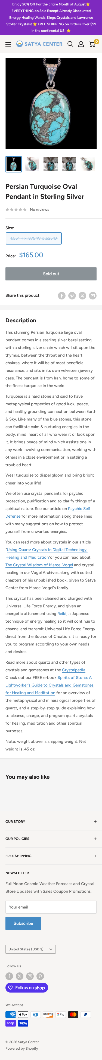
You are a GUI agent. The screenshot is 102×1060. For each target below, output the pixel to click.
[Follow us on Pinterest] (40, 976)
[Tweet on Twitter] (82, 295)
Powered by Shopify (21, 1048)
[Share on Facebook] (62, 295)
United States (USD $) (26, 949)
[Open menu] (8, 44)
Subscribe (23, 923)
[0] (92, 44)
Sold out (51, 273)
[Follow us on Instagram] (30, 976)
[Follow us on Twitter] (19, 976)
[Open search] (70, 44)
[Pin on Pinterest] (72, 295)
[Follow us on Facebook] (9, 976)
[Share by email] (93, 295)
